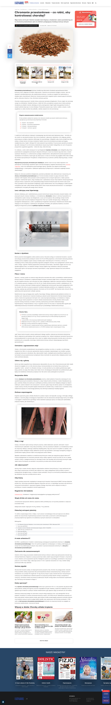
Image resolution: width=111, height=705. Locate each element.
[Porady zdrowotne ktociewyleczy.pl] (3, 702)
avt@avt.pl (88, 701)
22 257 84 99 (91, 698)
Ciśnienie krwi (18, 494)
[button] (14, 75)
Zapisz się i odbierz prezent (85, 24)
